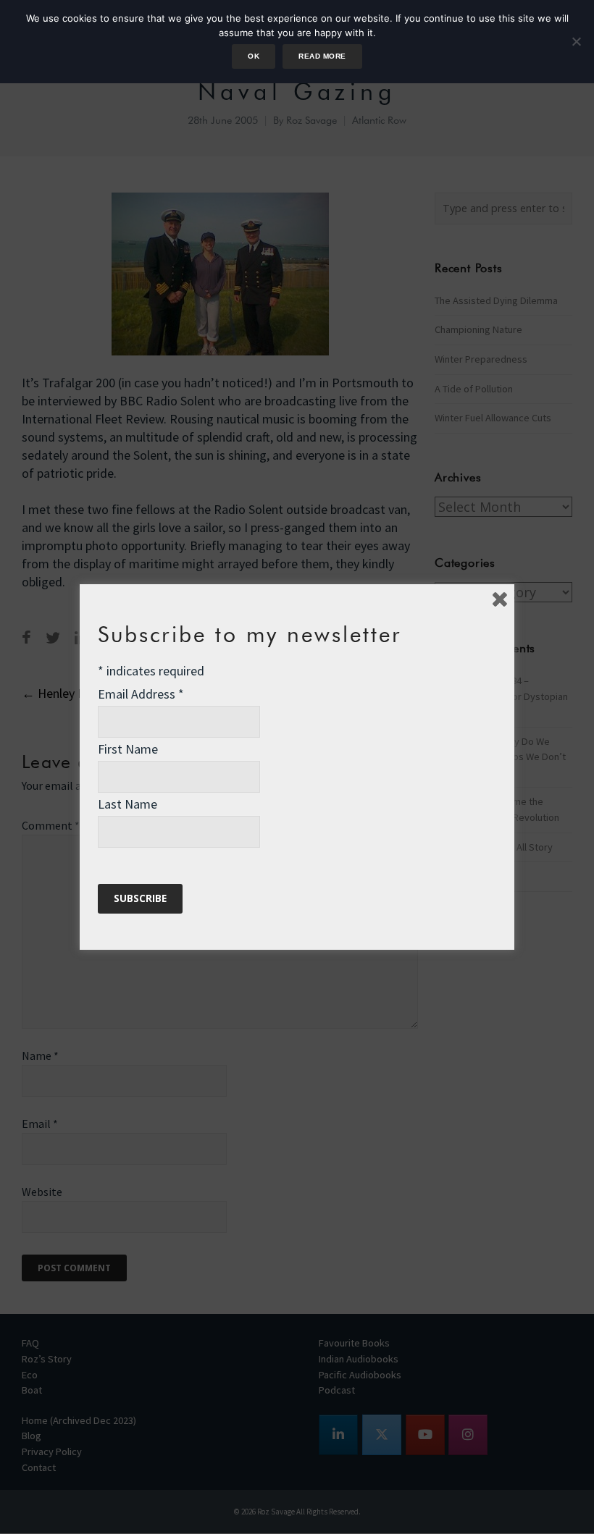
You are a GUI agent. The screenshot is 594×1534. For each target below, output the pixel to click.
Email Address (141, 694)
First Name (128, 749)
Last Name (127, 804)
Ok (253, 56)
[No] (576, 41)
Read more (322, 56)
